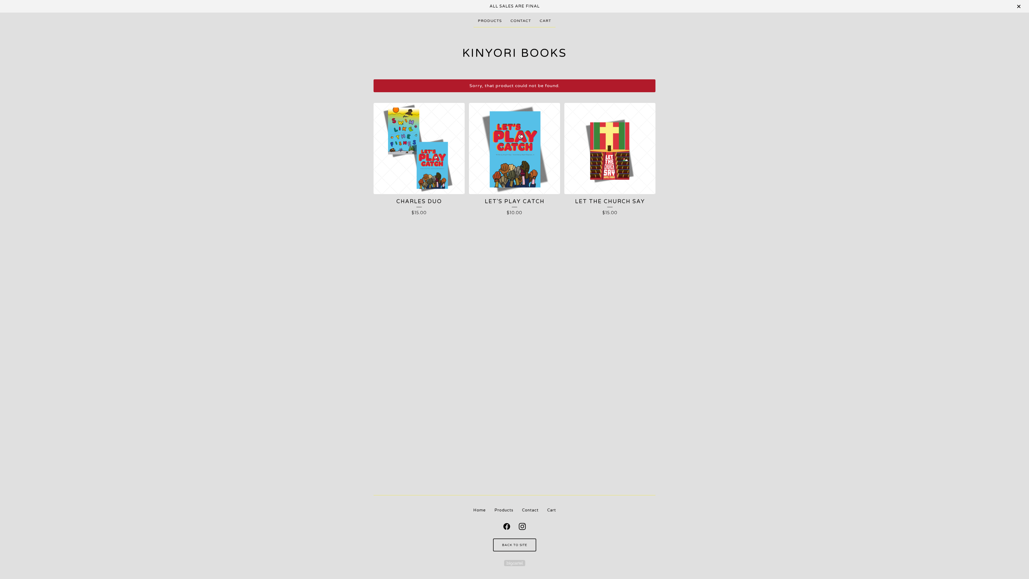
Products (490, 20)
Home (479, 510)
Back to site (514, 545)
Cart (545, 20)
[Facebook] (506, 526)
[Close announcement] (1019, 6)
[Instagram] (522, 526)
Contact (520, 20)
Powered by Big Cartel (514, 563)
